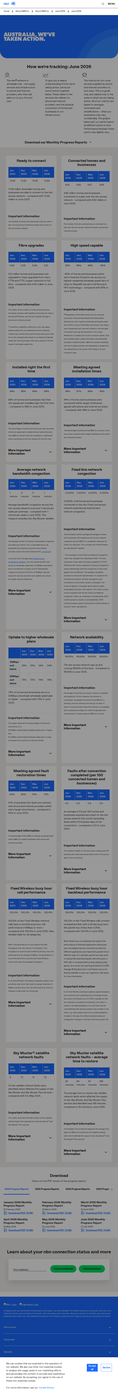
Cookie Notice (46, 1387)
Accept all (92, 1367)
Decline (106, 1367)
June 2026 (76, 11)
